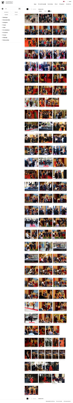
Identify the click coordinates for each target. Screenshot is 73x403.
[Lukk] (2, 9)
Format (4, 35)
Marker (40, 11)
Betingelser (61, 4)
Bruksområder (6, 40)
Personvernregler (59, 401)
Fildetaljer (5, 37)
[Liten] (47, 11)
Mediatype (5, 17)
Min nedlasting (41, 4)
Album (56, 4)
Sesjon (4, 25)
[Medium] (49, 11)
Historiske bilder (6, 20)
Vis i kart (16, 14)
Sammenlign (50, 4)
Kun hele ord (6, 12)
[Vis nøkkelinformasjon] (45, 11)
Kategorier (5, 22)
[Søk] (19, 9)
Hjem (35, 4)
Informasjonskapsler (67, 401)
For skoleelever (6, 30)
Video (4, 27)
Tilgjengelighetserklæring (50, 401)
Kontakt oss (68, 4)
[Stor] (50, 11)
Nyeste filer (6, 14)
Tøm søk (16, 12)
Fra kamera (5, 32)
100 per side (40, 9)
